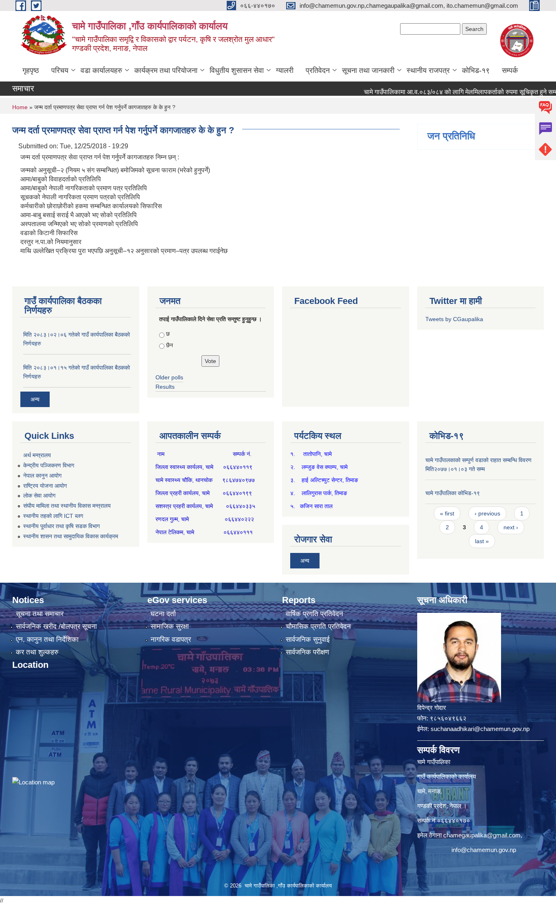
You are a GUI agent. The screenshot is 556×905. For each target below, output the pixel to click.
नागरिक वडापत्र (171, 639)
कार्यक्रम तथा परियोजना (165, 70)
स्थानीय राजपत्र (428, 70)
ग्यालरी (284, 70)
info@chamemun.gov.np (483, 849)
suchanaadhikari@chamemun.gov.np (480, 728)
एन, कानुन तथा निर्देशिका (47, 639)
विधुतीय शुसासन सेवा (237, 70)
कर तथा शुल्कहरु (37, 652)
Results (165, 386)
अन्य (35, 399)
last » (482, 541)
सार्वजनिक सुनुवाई (308, 639)
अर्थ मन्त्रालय (37, 455)
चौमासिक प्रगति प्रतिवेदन (318, 626)
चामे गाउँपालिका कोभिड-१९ (452, 493)
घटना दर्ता (163, 614)
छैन (169, 345)
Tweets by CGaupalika (454, 319)
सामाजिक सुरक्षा (170, 626)
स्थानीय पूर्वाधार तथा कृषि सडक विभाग (61, 526)
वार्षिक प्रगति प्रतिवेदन (314, 614)
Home (20, 107)
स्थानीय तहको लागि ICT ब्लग (53, 516)
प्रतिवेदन (318, 70)
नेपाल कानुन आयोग (42, 475)
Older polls (169, 377)
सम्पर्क (510, 70)
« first (447, 513)
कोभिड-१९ (476, 70)
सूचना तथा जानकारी (368, 70)
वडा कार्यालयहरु (101, 70)
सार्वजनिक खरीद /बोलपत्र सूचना (56, 626)
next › (510, 527)
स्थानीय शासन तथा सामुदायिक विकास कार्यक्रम (70, 536)
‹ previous (487, 513)
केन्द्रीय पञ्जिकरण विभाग (48, 465)
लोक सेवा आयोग (39, 495)
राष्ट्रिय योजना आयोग (45, 485)
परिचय (59, 70)
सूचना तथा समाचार (39, 614)
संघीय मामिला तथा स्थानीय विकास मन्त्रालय (67, 505)
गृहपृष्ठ (30, 70)
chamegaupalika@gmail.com (482, 835)
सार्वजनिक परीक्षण (307, 652)
